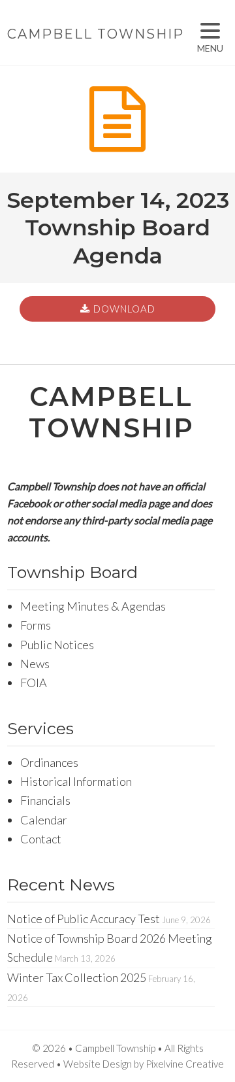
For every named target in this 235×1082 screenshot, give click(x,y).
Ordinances (49, 762)
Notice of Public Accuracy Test (83, 918)
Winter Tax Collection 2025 (76, 977)
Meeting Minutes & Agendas (93, 606)
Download (124, 308)
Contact (40, 839)
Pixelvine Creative (185, 1064)
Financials (45, 800)
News (35, 663)
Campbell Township (95, 34)
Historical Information (76, 781)
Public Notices (57, 644)
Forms (35, 625)
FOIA (33, 682)
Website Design (97, 1064)
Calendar (43, 820)
